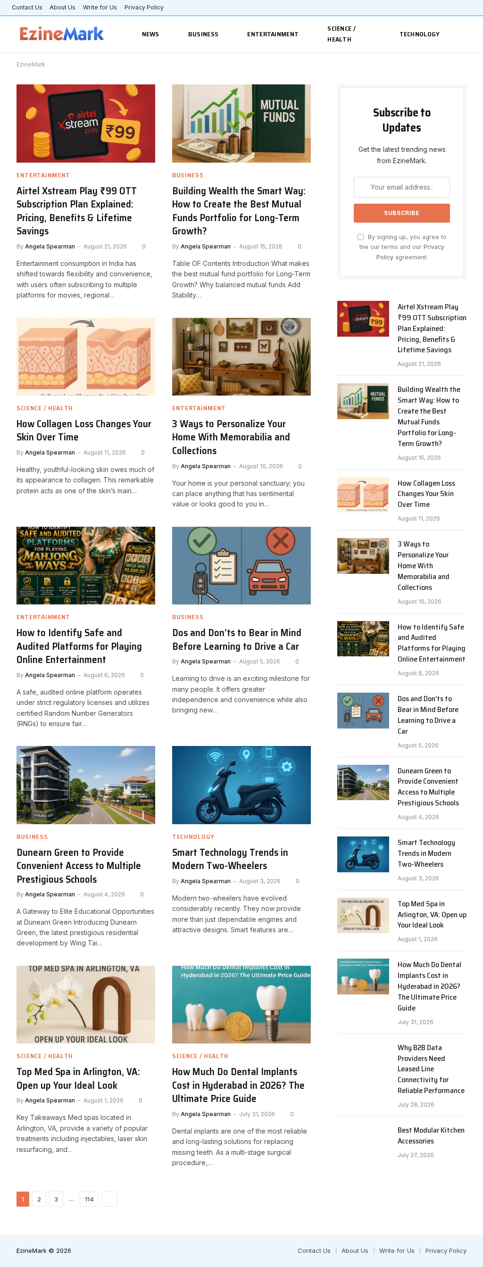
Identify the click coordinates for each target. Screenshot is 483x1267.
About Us (62, 7)
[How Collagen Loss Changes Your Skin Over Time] (86, 357)
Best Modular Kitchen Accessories (431, 1136)
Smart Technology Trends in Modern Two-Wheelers (230, 859)
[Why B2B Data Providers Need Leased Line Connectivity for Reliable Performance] (363, 1059)
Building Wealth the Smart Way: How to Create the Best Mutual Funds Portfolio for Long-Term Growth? (239, 211)
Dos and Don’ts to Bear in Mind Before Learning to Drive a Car (236, 639)
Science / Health (341, 33)
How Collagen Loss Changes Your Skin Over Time (84, 430)
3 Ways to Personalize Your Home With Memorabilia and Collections (231, 437)
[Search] (465, 34)
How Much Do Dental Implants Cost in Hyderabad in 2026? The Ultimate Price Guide (238, 1085)
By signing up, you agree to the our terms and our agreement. (403, 247)
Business (203, 34)
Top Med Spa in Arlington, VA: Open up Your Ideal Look (78, 1078)
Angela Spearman (50, 246)
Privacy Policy (144, 7)
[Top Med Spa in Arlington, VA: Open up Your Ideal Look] (86, 1004)
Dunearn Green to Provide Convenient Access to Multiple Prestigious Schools (79, 866)
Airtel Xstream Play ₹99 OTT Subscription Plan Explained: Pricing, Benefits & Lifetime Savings (77, 211)
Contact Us (27, 7)
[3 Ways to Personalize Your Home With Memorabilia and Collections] (241, 357)
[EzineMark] (62, 34)
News (150, 34)
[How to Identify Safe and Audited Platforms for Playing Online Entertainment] (86, 566)
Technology (420, 34)
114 (89, 1199)
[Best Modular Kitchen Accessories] (363, 1142)
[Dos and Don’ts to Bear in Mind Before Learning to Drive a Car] (241, 566)
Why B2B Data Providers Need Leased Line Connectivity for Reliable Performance (431, 1069)
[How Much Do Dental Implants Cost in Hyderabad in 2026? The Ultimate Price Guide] (241, 1004)
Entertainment (273, 34)
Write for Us (100, 7)
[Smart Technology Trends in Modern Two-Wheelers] (241, 785)
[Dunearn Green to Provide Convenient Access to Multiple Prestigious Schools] (86, 785)
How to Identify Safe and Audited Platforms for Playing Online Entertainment (79, 646)
